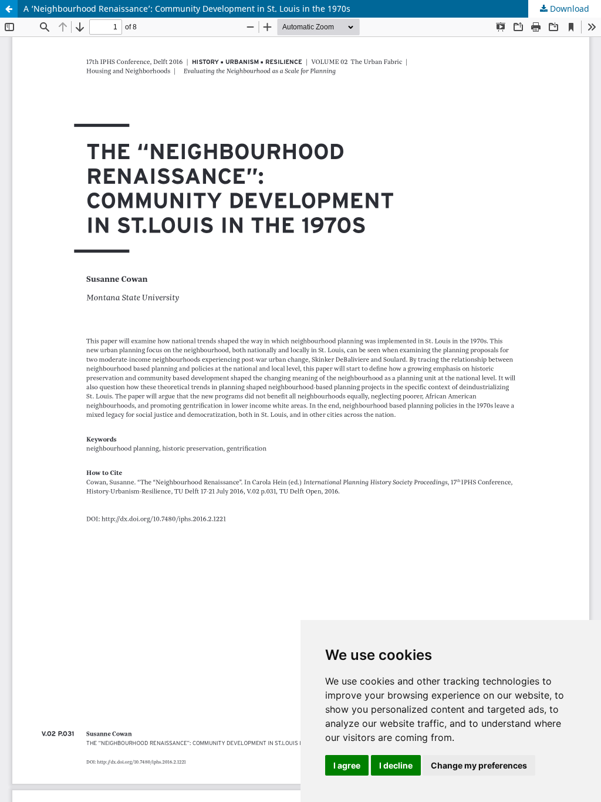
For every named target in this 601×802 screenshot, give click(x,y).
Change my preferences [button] (479, 765)
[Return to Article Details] (9, 9)
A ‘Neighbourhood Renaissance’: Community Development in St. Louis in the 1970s (186, 8)
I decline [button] (396, 765)
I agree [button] (346, 765)
